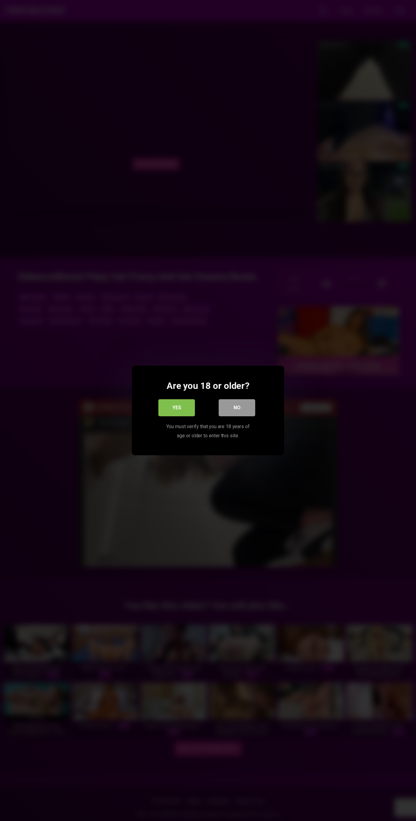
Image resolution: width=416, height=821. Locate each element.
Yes (176, 407)
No (237, 407)
